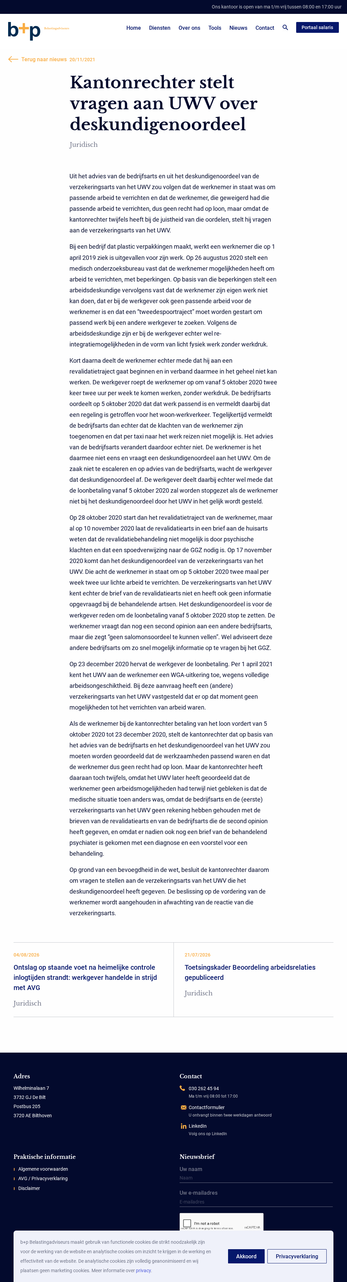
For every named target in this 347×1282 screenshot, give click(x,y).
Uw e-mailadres (199, 1193)
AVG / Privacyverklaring (43, 1178)
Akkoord (246, 1256)
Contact (265, 28)
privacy (143, 1270)
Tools (214, 28)
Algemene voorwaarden (43, 1169)
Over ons (189, 28)
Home (133, 28)
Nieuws (238, 28)
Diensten (159, 28)
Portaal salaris (317, 27)
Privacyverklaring (297, 1256)
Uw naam (191, 1169)
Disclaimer (29, 1188)
